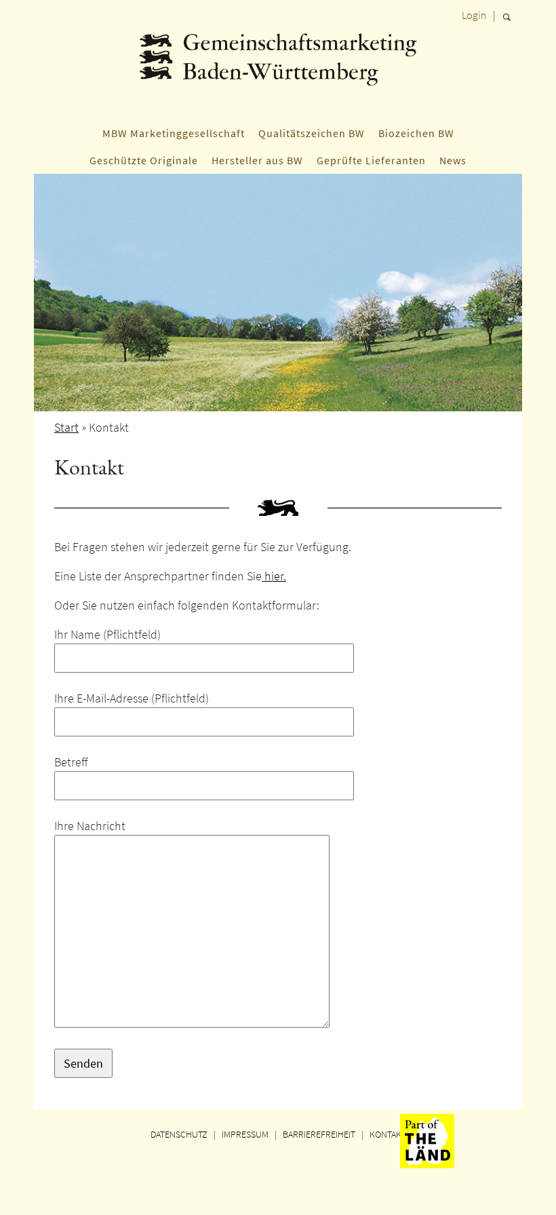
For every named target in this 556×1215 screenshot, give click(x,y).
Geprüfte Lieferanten (371, 160)
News (452, 160)
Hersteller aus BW (257, 160)
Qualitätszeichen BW (311, 133)
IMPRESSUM (245, 1134)
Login (474, 15)
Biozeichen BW (416, 133)
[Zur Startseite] (278, 71)
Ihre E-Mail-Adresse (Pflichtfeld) (131, 698)
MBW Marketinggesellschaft (173, 133)
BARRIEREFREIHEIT (319, 1134)
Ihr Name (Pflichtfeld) (107, 634)
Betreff (71, 762)
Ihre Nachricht (89, 826)
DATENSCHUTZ (179, 1134)
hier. (274, 576)
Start (66, 427)
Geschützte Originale (144, 160)
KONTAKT (388, 1134)
